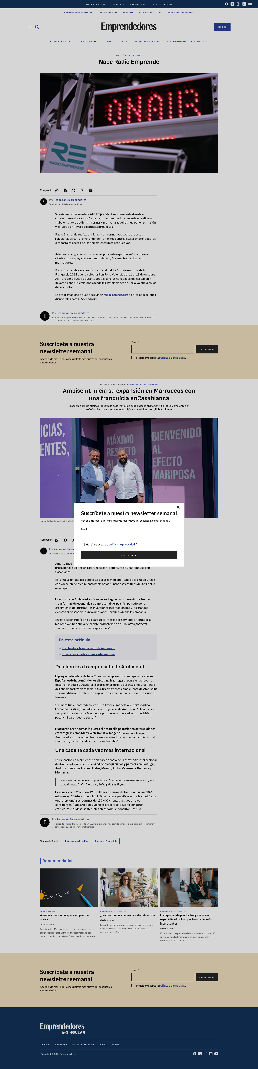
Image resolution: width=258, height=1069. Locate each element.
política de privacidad (122, 544)
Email (84, 528)
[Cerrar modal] (178, 507)
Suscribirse (129, 555)
